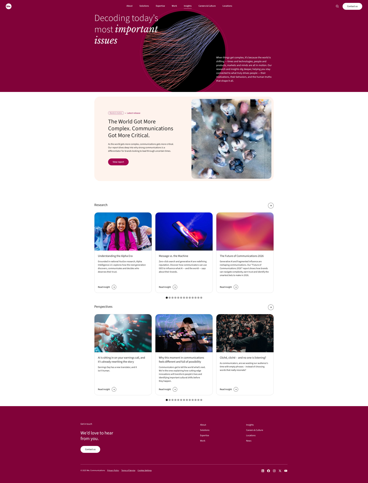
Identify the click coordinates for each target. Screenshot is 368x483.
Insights (188, 5)
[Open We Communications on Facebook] (268, 471)
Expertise (160, 5)
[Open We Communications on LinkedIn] (262, 471)
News (248, 440)
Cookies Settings (145, 470)
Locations (227, 5)
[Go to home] (9, 6)
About (129, 5)
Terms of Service (128, 470)
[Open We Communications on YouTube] (286, 471)
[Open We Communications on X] (280, 471)
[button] (337, 6)
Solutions (144, 5)
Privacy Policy (113, 470)
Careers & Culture (207, 5)
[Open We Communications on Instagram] (274, 471)
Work (174, 5)
